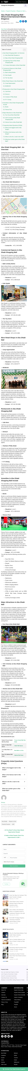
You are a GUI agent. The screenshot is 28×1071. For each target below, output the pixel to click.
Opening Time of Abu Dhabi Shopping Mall (12, 61)
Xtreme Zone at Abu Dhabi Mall (13, 122)
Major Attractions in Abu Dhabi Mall (12, 112)
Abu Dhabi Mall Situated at (12, 55)
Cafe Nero (8, 91)
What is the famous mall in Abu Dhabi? (13, 133)
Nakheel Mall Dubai (18, 755)
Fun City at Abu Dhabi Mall (12, 115)
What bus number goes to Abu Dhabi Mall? (15, 140)
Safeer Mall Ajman (18, 745)
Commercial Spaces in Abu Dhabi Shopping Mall (12, 69)
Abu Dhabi (4, 29)
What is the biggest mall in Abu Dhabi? (13, 128)
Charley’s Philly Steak (11, 97)
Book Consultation (14, 866)
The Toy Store (9, 78)
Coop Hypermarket (10, 83)
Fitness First (8, 109)
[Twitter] (20, 21)
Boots (6, 106)
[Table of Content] (24, 50)
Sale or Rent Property (21, 1)
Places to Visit (21, 11)
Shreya (3, 802)
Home (2, 11)
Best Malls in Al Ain (19, 750)
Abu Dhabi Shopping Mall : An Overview (13, 53)
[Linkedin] (26, 21)
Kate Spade (8, 75)
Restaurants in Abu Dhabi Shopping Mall (14, 89)
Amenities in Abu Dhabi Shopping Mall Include (13, 103)
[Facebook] (23, 21)
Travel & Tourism (10, 11)
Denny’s (7, 94)
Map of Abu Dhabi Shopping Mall (14, 58)
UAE (13, 824)
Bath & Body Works (10, 72)
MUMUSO (8, 86)
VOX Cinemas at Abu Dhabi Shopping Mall (12, 118)
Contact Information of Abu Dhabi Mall (15, 65)
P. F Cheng (8, 99)
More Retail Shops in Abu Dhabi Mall (13, 81)
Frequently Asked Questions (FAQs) (12, 125)
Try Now (6, 884)
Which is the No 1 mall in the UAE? (14, 136)
